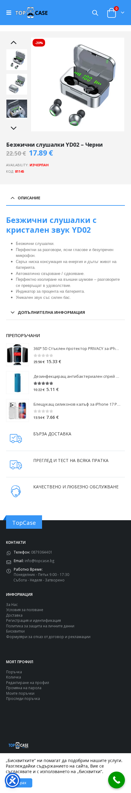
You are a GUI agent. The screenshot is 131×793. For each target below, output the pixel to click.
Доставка (14, 615)
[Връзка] (10, 12)
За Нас (12, 604)
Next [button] (17, 128)
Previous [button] (17, 42)
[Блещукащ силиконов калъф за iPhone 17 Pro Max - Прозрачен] (17, 410)
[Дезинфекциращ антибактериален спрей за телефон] (17, 382)
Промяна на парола (23, 687)
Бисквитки (15, 631)
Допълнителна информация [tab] (51, 312)
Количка (13, 677)
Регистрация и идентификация (33, 620)
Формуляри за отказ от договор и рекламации (48, 636)
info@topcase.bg (39, 560)
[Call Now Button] (116, 780)
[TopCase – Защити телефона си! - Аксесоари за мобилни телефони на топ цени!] (31, 12)
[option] (17, 59)
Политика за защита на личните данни (40, 625)
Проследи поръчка (23, 698)
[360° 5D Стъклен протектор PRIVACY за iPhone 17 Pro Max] (17, 354)
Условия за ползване (24, 609)
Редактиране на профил (27, 682)
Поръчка (14, 671)
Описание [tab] (29, 198)
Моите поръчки (20, 693)
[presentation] (38, 84)
